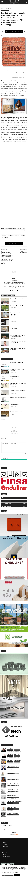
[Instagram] (10, 289)
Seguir (24, 500)
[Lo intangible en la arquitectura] (5, 364)
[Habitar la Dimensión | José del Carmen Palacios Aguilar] (5, 315)
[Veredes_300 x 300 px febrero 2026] (14, 614)
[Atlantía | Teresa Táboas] (5, 406)
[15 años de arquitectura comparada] (5, 322)
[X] (9, 31)
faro (2, 302)
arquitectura (4, 331)
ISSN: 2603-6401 (5, 861)
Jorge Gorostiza (10, 748)
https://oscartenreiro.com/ (11, 786)
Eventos (3, 650)
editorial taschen (12, 230)
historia (3, 231)
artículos (3, 338)
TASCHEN (11, 124)
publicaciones (6, 6)
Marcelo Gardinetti (11, 795)
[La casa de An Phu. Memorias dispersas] (5, 399)
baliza (3, 345)
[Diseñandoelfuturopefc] (14, 636)
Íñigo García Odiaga (11, 778)
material (3, 233)
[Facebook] (6, 31)
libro (14, 231)
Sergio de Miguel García (12, 813)
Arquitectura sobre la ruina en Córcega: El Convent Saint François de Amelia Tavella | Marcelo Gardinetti (18, 335)
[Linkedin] (18, 31)
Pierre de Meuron (11, 235)
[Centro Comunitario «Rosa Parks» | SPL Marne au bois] (5, 350)
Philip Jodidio (4, 235)
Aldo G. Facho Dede (11, 807)
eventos (3, 324)
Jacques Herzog (9, 231)
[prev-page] (2, 355)
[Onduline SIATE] (14, 568)
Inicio (2, 6)
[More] (24, 31)
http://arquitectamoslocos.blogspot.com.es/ (13, 763)
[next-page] (4, 355)
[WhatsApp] (15, 31)
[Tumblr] (17, 289)
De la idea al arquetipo (14, 376)
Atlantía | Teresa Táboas (15, 404)
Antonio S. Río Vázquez (12, 789)
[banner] (14, 708)
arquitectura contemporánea (10, 228)
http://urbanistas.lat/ (10, 810)
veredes (5, 28)
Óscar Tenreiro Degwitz (12, 783)
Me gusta (24, 498)
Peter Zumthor (22, 233)
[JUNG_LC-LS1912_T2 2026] (14, 525)
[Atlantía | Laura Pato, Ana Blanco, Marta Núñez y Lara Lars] (5, 385)
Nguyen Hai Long (15, 233)
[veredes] (2, 28)
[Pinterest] (12, 31)
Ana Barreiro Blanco (11, 772)
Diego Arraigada (5, 230)
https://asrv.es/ (9, 792)
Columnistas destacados (7, 745)
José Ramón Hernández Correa (14, 760)
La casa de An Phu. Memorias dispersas (18, 397)
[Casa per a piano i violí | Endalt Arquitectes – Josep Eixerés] (5, 414)
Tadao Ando (23, 235)
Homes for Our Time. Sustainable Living (18, 305)
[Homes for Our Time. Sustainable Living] (5, 308)
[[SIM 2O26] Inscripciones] (14, 664)
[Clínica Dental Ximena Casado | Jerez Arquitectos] (5, 392)
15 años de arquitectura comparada (17, 319)
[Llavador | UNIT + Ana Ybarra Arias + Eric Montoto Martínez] (5, 329)
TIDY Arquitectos (5, 237)
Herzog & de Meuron (20, 230)
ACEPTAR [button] (17, 875)
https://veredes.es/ (14, 280)
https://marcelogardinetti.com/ (11, 798)
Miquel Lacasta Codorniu (13, 754)
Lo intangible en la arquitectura (16, 362)
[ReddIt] (21, 31)
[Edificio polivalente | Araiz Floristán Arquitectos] (5, 371)
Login (25, 438)
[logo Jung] (14, 474)
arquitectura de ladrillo (21, 228)
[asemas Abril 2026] (14, 547)
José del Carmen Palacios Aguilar (14, 801)
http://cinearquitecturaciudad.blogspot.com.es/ (14, 751)
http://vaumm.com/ (10, 780)
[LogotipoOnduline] (14, 487)
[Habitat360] (14, 590)
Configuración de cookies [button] (7, 875)
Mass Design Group (19, 231)
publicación (17, 235)
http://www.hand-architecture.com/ (12, 816)
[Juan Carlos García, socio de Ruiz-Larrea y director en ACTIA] (5, 343)
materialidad (8, 233)
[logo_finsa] (14, 481)
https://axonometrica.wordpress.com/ (13, 757)
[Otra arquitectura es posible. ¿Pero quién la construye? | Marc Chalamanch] (5, 301)
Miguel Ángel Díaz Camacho (13, 766)
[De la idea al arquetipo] (5, 378)
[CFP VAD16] (14, 686)
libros (11, 6)
